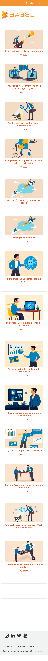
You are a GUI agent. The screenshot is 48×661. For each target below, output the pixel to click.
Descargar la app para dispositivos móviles (23, 651)
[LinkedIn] (13, 636)
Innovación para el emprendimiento (24, 51)
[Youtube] (26, 636)
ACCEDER (24, 55)
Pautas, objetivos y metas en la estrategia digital (24, 87)
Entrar (40, 3)
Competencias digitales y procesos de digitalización (24, 162)
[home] (18, 15)
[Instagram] (6, 636)
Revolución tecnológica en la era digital (24, 201)
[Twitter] (19, 636)
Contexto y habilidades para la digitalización (24, 124)
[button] (26, 3)
